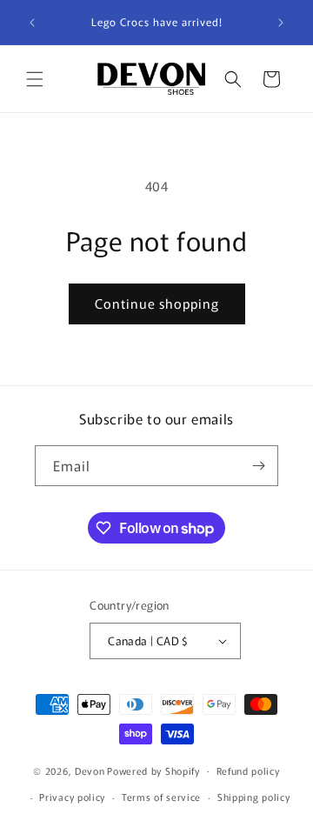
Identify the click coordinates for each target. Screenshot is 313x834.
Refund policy (248, 770)
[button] (35, 79)
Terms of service (161, 797)
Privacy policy (72, 797)
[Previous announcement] (32, 22)
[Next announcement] (281, 22)
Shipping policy (253, 797)
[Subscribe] (258, 465)
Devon (90, 770)
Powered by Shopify (153, 770)
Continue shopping (157, 303)
